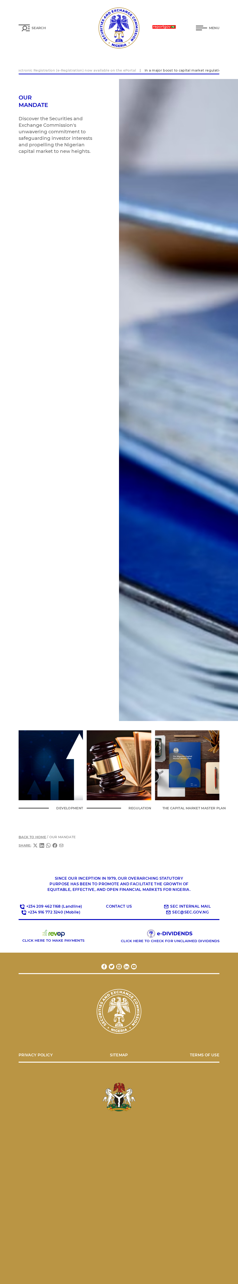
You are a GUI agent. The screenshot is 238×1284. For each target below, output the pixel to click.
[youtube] (134, 966)
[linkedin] (126, 966)
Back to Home (32, 837)
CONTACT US (119, 906)
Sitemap (119, 1055)
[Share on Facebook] (55, 845)
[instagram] (119, 966)
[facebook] (104, 966)
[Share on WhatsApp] (48, 845)
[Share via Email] (61, 845)
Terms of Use (204, 1055)
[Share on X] (35, 845)
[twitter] (111, 966)
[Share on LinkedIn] (42, 845)
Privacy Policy (36, 1055)
